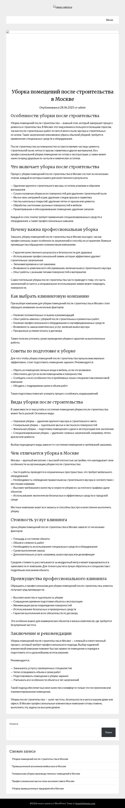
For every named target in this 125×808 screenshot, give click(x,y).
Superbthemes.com (85, 803)
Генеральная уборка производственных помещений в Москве (46, 773)
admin (82, 107)
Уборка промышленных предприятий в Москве (38, 788)
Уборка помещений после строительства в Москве (40, 758)
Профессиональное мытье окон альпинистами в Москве (43, 781)
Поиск (13, 724)
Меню (109, 19)
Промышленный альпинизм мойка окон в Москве (39, 766)
